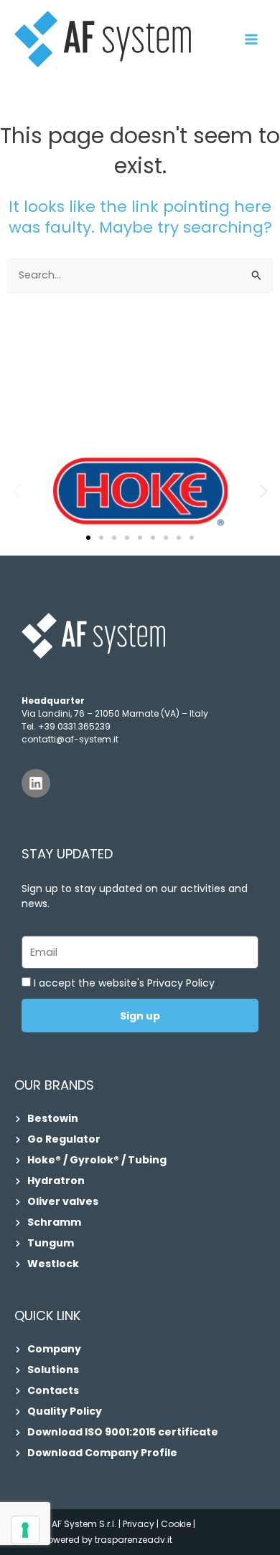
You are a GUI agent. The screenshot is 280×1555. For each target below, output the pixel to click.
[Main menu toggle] (251, 39)
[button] (16, 491)
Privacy (138, 1524)
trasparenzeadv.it (133, 1540)
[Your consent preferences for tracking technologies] (25, 1530)
